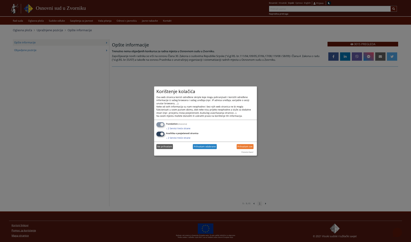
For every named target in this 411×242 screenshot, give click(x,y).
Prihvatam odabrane (205, 146)
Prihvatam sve (245, 146)
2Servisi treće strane (178, 128)
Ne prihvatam (164, 146)
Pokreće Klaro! (247, 152)
